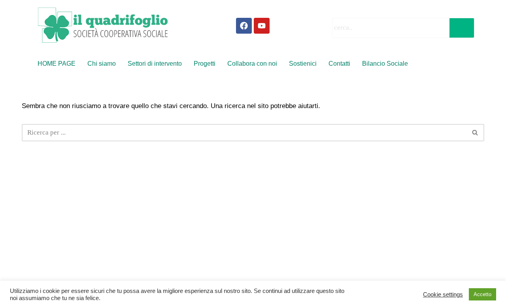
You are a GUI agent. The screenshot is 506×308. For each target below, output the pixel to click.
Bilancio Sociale (385, 63)
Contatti (339, 63)
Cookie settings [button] (443, 294)
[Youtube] (262, 26)
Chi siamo (101, 63)
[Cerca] (475, 132)
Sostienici (303, 63)
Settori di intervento (155, 63)
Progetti (204, 63)
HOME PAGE (57, 63)
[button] (387, 64)
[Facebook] (244, 26)
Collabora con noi (252, 63)
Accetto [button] (482, 294)
